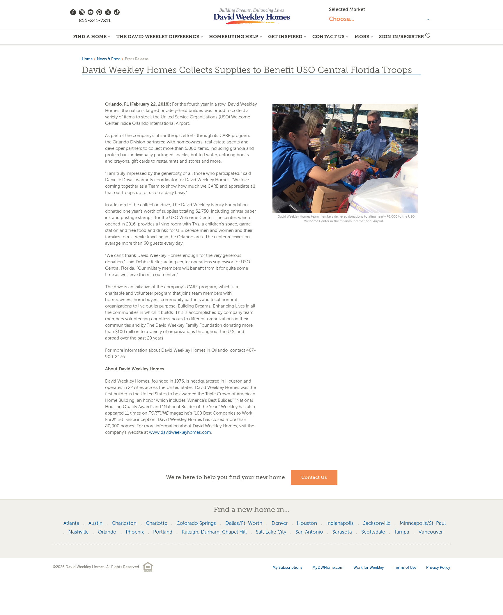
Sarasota (342, 532)
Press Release (136, 59)
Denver (280, 523)
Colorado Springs (196, 523)
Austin (95, 523)
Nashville (78, 532)
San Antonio (309, 532)
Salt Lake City (271, 532)
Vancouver (431, 532)
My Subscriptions (287, 567)
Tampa (401, 532)
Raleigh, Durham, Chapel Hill (214, 532)
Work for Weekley (368, 567)
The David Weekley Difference (157, 36)
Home (87, 59)
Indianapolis (340, 523)
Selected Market (347, 9)
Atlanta (71, 523)
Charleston (124, 523)
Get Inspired (285, 36)
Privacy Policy (438, 567)
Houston (307, 523)
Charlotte (156, 523)
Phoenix (135, 532)
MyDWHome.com (327, 567)
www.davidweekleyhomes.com (180, 432)
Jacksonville (376, 523)
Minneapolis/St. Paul (423, 523)
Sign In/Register (401, 36)
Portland (162, 532)
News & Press (109, 59)
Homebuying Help (233, 36)
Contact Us (328, 36)
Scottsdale (373, 532)
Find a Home (90, 36)
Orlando (107, 532)
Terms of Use (405, 567)
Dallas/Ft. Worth (243, 523)
